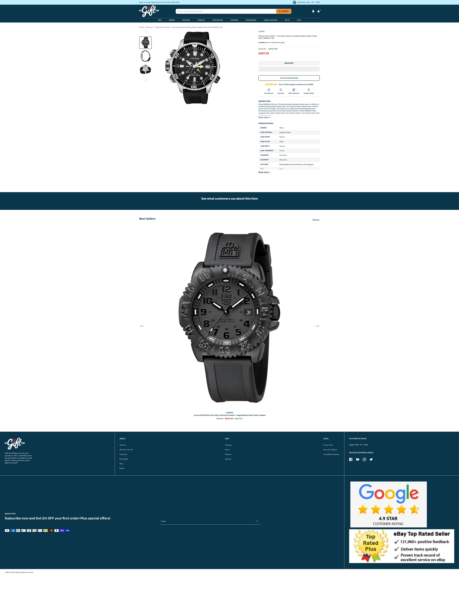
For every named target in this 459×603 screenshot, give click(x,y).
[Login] (313, 11)
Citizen (261, 31)
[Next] (146, 80)
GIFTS (287, 20)
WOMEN (172, 20)
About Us (123, 445)
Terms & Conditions (330, 450)
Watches (149, 27)
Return (227, 450)
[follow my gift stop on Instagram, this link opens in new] (364, 461)
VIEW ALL (316, 220)
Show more (263, 117)
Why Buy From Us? (126, 450)
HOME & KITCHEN (270, 20)
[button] (289, 69)
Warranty (228, 459)
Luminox (229, 413)
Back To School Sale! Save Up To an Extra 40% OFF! (159, 2)
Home (141, 27)
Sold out (289, 63)
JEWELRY (201, 20)
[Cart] (318, 11)
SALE (299, 20)
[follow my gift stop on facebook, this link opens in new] (350, 461)
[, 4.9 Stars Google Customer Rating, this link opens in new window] (388, 504)
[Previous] (146, 32)
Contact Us (123, 454)
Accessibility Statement (331, 454)
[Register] (256, 521)
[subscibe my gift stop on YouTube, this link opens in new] (357, 461)
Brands (122, 468)
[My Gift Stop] (15, 439)
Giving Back (124, 459)
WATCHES (186, 20)
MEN (159, 20)
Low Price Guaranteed (289, 78)
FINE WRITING (217, 20)
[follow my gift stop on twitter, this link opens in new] (371, 461)
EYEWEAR (234, 20)
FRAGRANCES (251, 20)
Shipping (228, 445)
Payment (228, 454)
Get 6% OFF (45, 518)
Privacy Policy (328, 445)
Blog (121, 464)
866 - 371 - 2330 (362, 445)
